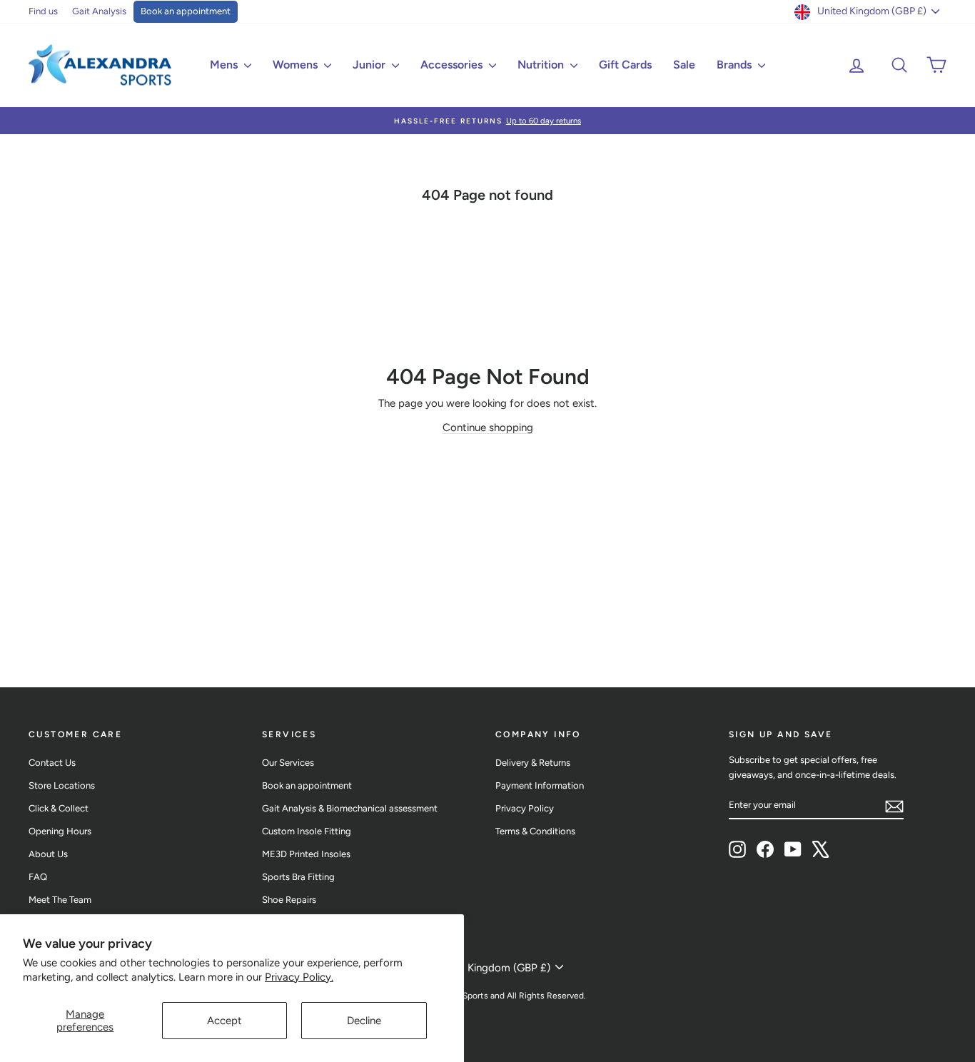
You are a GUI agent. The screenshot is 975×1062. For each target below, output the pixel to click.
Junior (370, 64)
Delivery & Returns (532, 762)
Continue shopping (488, 427)
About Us (48, 854)
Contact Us (52, 762)
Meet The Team (60, 899)
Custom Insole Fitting (306, 831)
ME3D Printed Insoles (306, 854)
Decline (364, 1020)
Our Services (288, 762)
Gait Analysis (99, 11)
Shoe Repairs (289, 899)
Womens (296, 64)
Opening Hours (60, 831)
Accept (224, 1020)
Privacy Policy (524, 808)
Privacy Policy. (299, 977)
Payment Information (539, 785)
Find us (43, 11)
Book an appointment (186, 11)
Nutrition (542, 64)
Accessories (452, 64)
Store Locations (62, 785)
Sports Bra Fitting (298, 876)
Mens (225, 64)
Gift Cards (625, 64)
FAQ (38, 876)
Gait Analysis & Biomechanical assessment (350, 808)
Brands (735, 64)
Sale (684, 64)
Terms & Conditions (535, 831)
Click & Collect (59, 808)
